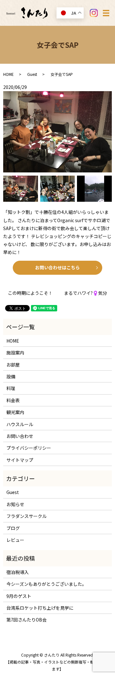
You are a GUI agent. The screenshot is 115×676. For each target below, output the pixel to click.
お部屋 (13, 364)
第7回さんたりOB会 (26, 619)
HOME (8, 74)
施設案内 (15, 352)
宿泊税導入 (17, 572)
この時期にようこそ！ (30, 293)
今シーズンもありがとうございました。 (46, 584)
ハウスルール (19, 424)
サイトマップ (19, 460)
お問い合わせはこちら (57, 267)
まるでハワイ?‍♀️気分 (85, 293)
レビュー (15, 540)
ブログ (13, 528)
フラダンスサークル (26, 516)
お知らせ (15, 504)
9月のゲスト (18, 596)
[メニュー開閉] (106, 13)
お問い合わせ (19, 436)
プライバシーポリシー (28, 448)
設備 (10, 376)
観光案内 (15, 412)
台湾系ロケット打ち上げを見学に (39, 608)
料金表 (13, 400)
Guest (32, 74)
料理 (10, 388)
